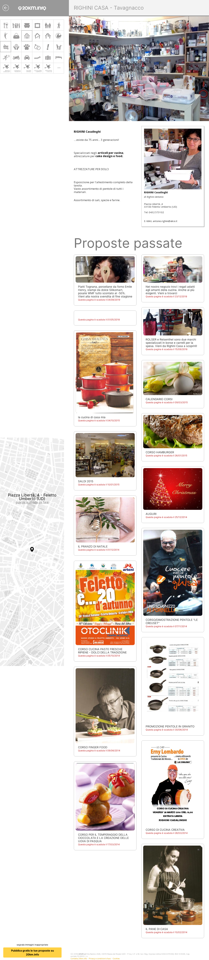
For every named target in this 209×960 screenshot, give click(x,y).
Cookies (116, 958)
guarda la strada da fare (32, 502)
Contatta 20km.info (79, 958)
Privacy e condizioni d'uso (100, 958)
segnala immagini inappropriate (32, 944)
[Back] (5, 8)
